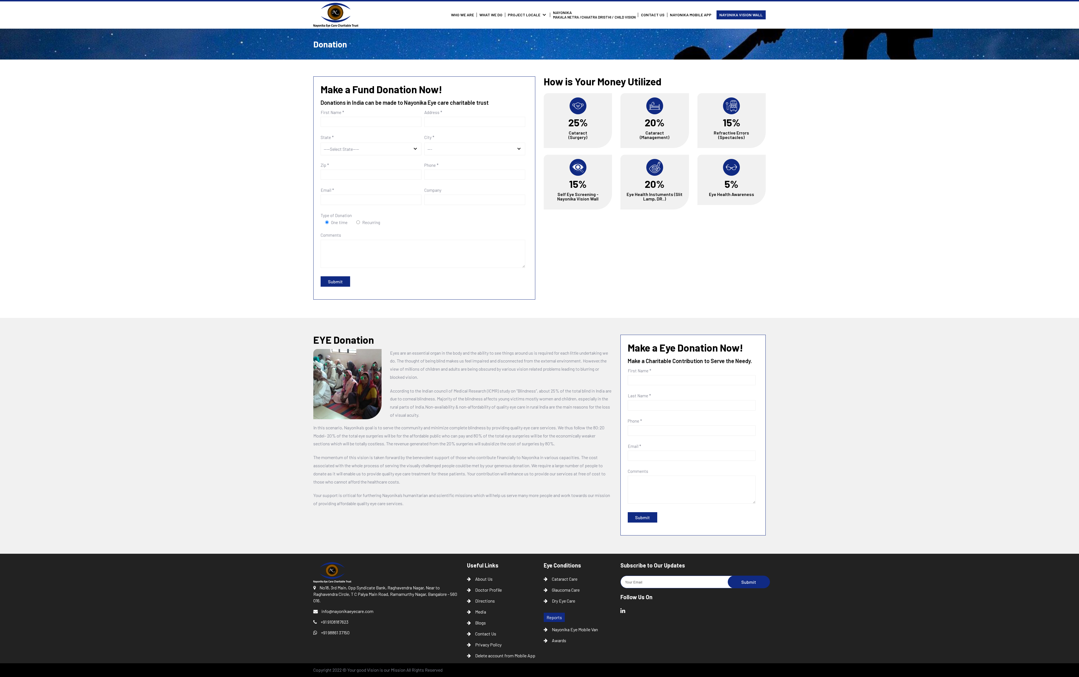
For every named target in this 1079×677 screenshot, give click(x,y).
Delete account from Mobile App (505, 655)
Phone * (431, 165)
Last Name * (639, 396)
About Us (484, 579)
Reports (554, 617)
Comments (331, 235)
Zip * (325, 165)
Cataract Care (564, 579)
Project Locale (524, 15)
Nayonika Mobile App (690, 15)
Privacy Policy (488, 644)
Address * (433, 112)
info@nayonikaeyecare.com (347, 611)
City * (429, 137)
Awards (559, 640)
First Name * (332, 112)
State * (327, 137)
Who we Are (462, 15)
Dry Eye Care (563, 600)
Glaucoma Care (566, 589)
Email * (327, 190)
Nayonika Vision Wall (741, 15)
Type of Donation (336, 215)
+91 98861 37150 (335, 632)
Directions (485, 600)
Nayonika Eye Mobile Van (575, 629)
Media (480, 611)
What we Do (490, 15)
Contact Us (653, 15)
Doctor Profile (488, 589)
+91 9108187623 (334, 621)
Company (432, 190)
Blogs (480, 622)
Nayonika (594, 14)
